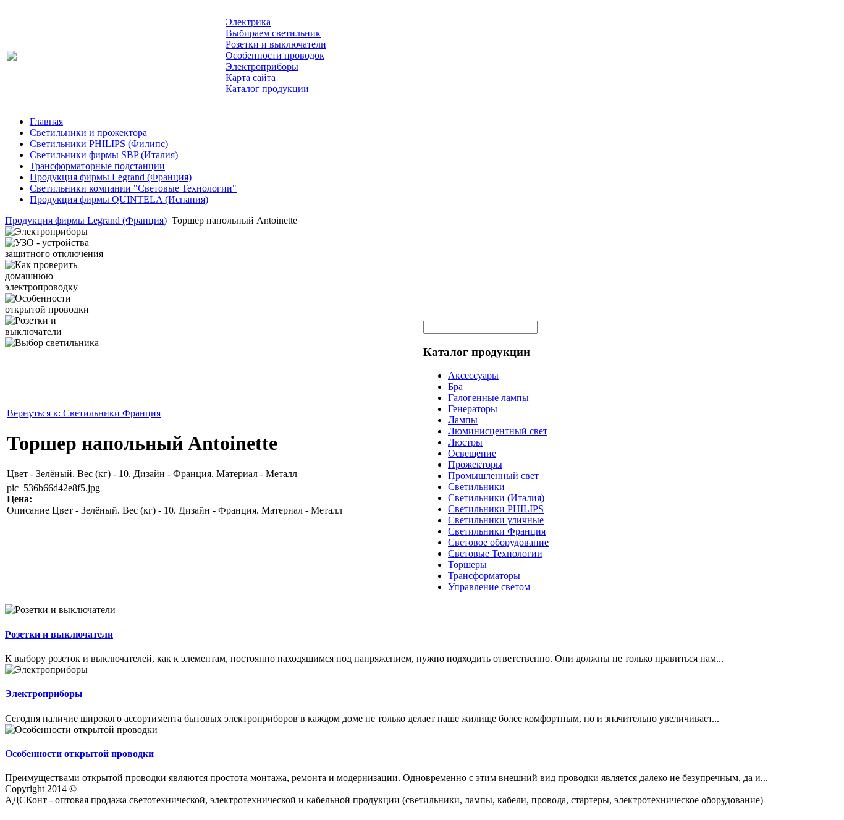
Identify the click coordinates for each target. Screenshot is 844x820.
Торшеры (467, 564)
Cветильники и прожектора (88, 132)
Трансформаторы (484, 575)
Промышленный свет (493, 475)
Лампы (463, 420)
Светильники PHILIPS (496, 509)
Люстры (465, 442)
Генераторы (472, 409)
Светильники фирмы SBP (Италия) (104, 155)
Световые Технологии (495, 553)
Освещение (472, 453)
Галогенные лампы (488, 397)
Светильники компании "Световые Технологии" (133, 188)
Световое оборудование (498, 542)
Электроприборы (44, 693)
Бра (455, 386)
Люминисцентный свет (497, 431)
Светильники (476, 486)
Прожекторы (475, 464)
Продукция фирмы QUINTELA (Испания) (119, 199)
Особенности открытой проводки (79, 753)
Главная (46, 121)
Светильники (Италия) (496, 497)
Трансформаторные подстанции (97, 166)
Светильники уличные (496, 520)
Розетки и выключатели (59, 634)
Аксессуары (473, 375)
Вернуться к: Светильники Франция (84, 413)
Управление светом (489, 586)
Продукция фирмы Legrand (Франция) (111, 177)
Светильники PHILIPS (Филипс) (99, 143)
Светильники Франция (497, 531)
